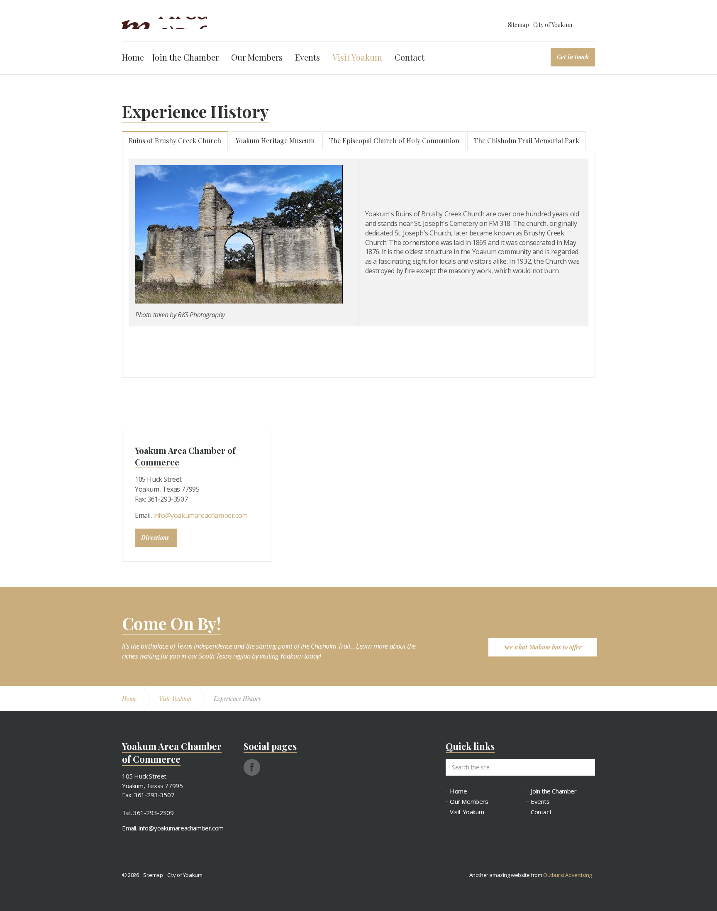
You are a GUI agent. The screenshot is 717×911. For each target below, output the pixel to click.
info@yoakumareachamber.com (200, 515)
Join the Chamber (185, 57)
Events (307, 57)
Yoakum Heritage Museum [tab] (275, 140)
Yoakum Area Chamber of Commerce (164, 23)
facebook (252, 767)
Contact (409, 57)
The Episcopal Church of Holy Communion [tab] (394, 140)
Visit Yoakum (357, 57)
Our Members (257, 57)
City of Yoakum (552, 25)
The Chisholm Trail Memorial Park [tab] (526, 140)
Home (133, 57)
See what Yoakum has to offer (543, 647)
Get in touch (573, 57)
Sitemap (518, 25)
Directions (155, 537)
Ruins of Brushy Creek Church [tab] (175, 140)
